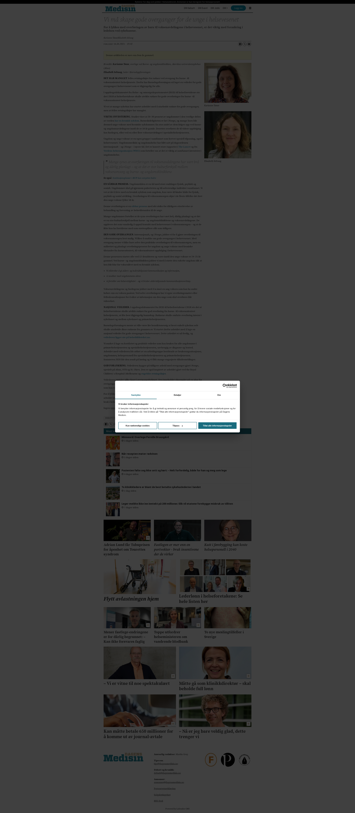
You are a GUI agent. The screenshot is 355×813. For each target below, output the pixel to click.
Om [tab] (219, 395)
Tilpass (176, 425)
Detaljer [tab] (177, 395)
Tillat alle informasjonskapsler (217, 425)
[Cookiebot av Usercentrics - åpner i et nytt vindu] (225, 386)
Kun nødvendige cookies (138, 425)
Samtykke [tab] (136, 395)
